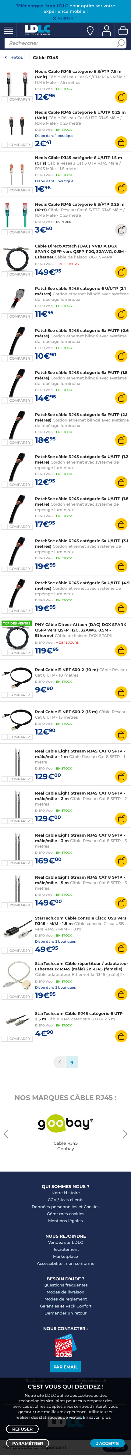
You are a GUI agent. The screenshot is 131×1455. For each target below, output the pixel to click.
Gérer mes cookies (65, 1213)
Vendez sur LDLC (65, 1242)
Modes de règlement (65, 1299)
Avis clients (71, 1199)
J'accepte (107, 1443)
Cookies (92, 1206)
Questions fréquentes (66, 1284)
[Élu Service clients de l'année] (65, 1355)
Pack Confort (78, 1306)
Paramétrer (27, 1443)
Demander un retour (65, 1313)
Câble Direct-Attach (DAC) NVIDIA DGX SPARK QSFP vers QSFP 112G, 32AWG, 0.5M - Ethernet (80, 251)
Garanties (49, 1306)
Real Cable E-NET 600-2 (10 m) (66, 669)
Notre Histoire (65, 1192)
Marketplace (65, 1256)
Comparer (19, 99)
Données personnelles (54, 1206)
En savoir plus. (97, 1417)
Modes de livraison (65, 1292)
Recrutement (65, 1249)
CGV (52, 1199)
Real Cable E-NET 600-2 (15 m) (66, 711)
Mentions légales (65, 1220)
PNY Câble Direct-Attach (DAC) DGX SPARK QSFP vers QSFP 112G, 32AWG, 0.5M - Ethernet (80, 630)
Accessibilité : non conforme (65, 1263)
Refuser (22, 1429)
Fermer (65, 18)
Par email (65, 1367)
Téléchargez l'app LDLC (42, 6)
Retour (17, 57)
